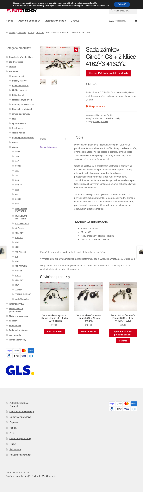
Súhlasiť (122, 4)
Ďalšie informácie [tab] (48, 147)
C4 (16, 256)
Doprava (75, 20)
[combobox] (123, 10)
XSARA (18, 289)
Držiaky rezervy (19, 80)
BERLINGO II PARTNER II (21, 217)
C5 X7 (18, 275)
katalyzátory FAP (17, 303)
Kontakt (13, 427)
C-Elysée (19, 228)
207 (17, 161)
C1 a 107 (19, 232)
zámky (31, 32)
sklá (14, 118)
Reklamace (15, 449)
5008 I (18, 198)
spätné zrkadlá (19, 123)
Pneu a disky (15, 325)
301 (17, 170)
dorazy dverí (18, 75)
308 (17, 180)
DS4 (17, 284)
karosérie (22, 32)
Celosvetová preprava (20, 416)
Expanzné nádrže (20, 85)
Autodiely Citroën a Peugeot (18, 404)
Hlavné (9, 20)
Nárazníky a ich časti (22, 109)
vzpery (15, 142)
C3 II (17, 242)
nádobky (13, 320)
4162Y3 (104, 121)
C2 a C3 (19, 237)
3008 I (18, 165)
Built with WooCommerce (44, 476)
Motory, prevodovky (18, 315)
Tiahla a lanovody (17, 339)
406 (17, 189)
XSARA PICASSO (23, 294)
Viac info (123, 340)
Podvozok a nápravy (18, 330)
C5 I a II (18, 270)
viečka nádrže (18, 132)
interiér (12, 66)
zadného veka (22, 299)
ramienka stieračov (21, 113)
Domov (12, 32)
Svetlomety (17, 128)
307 (17, 175)
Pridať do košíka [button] (54, 331)
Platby (12, 443)
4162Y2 (96, 121)
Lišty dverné (18, 95)
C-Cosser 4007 (22, 223)
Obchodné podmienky (29, 20)
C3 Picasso (20, 251)
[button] (76, 50)
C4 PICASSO (21, 265)
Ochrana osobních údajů (21, 411)
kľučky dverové (19, 90)
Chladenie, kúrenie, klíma (21, 57)
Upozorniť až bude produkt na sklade (108, 73)
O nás (12, 433)
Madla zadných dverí (22, 99)
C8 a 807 (40, 32)
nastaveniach (103, 5)
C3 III (17, 247)
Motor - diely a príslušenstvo (16, 310)
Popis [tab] (43, 138)
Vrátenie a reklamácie (55, 20)
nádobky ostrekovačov (23, 104)
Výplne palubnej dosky (23, 137)
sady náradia (15, 334)
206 (17, 156)
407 (17, 194)
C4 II (17, 261)
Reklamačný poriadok (20, 454)
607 (17, 203)
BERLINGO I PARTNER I (21, 210)
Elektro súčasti (16, 61)
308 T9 (18, 184)
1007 (17, 151)
